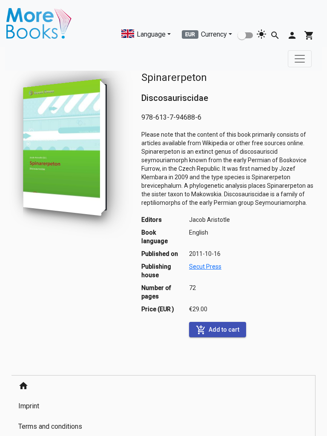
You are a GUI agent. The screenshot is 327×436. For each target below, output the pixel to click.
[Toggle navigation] (300, 58)
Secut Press (205, 266)
